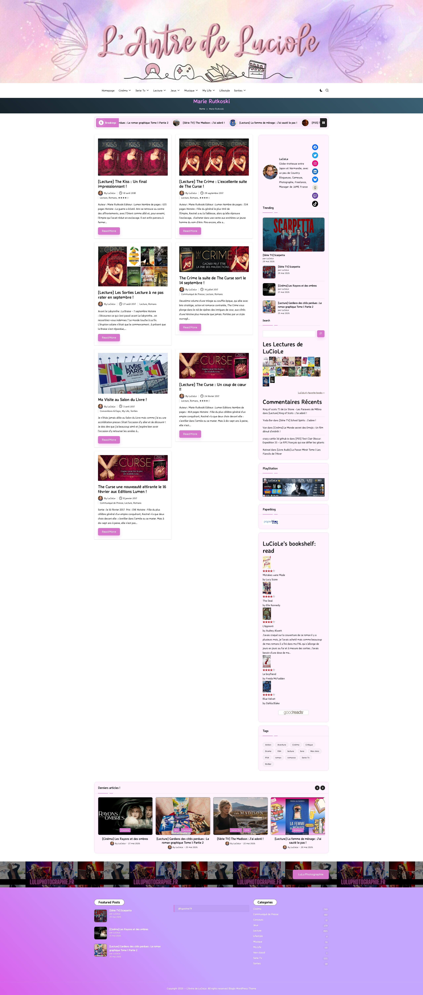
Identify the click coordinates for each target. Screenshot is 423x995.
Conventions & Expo (110, 411)
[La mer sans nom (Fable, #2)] (285, 371)
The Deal (268, 600)
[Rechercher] (321, 333)
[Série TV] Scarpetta (274, 255)
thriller (268, 764)
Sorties (134, 411)
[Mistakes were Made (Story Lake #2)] (267, 562)
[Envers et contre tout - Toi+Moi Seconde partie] (272, 371)
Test (307, 830)
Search (266, 320)
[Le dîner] (266, 361)
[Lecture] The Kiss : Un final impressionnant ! (122, 184)
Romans (113, 197)
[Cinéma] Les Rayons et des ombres (297, 285)
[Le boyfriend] (267, 661)
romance (292, 757)
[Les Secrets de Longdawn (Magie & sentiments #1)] (317, 361)
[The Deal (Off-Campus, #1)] (267, 587)
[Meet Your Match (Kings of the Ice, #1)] (272, 361)
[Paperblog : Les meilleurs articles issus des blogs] (271, 521)
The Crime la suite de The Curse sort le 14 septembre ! (212, 280)
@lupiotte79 (185, 908)
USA (189, 830)
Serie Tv (305, 757)
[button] (317, 788)
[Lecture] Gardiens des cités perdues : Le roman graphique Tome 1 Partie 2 (300, 304)
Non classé (259, 952)
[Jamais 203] (285, 360)
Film (279, 751)
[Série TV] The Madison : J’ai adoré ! (182, 839)
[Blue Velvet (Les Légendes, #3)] (267, 686)
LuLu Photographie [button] (310, 874)
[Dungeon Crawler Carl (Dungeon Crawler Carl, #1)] (298, 361)
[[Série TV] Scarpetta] (293, 234)
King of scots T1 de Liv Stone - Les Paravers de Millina (292, 409)
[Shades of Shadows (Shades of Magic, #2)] (317, 371)
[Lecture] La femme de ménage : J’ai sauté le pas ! (169, 122)
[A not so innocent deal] (291, 361)
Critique (309, 744)
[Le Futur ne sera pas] (304, 360)
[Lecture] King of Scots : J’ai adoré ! (288, 413)
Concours (258, 919)
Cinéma (295, 744)
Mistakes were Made (274, 575)
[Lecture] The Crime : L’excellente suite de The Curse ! (213, 184)
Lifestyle (258, 936)
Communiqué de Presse (193, 294)
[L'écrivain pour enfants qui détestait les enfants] (311, 361)
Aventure (281, 744)
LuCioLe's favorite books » (311, 392)
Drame (268, 751)
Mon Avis (314, 751)
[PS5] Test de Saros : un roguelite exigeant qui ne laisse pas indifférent (253, 122)
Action (268, 744)
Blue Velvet (269, 698)
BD (118, 830)
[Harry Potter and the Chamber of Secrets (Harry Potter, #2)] (279, 371)
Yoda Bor (268, 420)
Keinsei (266, 449)
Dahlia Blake (273, 703)
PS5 (298, 830)
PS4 (267, 757)
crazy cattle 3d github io (276, 438)
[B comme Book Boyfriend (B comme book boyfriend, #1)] (266, 371)
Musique (257, 941)
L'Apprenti (268, 626)
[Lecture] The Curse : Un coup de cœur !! (212, 387)
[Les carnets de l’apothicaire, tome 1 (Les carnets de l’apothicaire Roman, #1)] (298, 371)
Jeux (289, 830)
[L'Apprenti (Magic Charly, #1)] (267, 613)
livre (302, 751)
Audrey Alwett (274, 630)
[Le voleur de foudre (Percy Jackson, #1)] (291, 371)
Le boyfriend (269, 674)
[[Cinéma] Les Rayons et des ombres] (269, 289)
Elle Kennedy (273, 605)
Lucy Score (272, 579)
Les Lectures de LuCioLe (283, 347)
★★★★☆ (123, 197)
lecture (291, 751)
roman (278, 757)
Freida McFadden (275, 678)
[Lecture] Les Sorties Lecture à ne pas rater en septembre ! (130, 295)
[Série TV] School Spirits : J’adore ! (297, 420)
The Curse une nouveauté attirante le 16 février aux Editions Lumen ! (132, 489)
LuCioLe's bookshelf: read (289, 547)
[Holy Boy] (279, 361)
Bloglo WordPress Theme (242, 988)
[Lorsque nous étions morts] (272, 379)
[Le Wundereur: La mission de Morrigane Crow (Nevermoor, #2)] (311, 371)
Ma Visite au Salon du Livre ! (122, 399)
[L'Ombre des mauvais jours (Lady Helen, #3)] (304, 371)
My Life (125, 411)
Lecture (103, 197)
